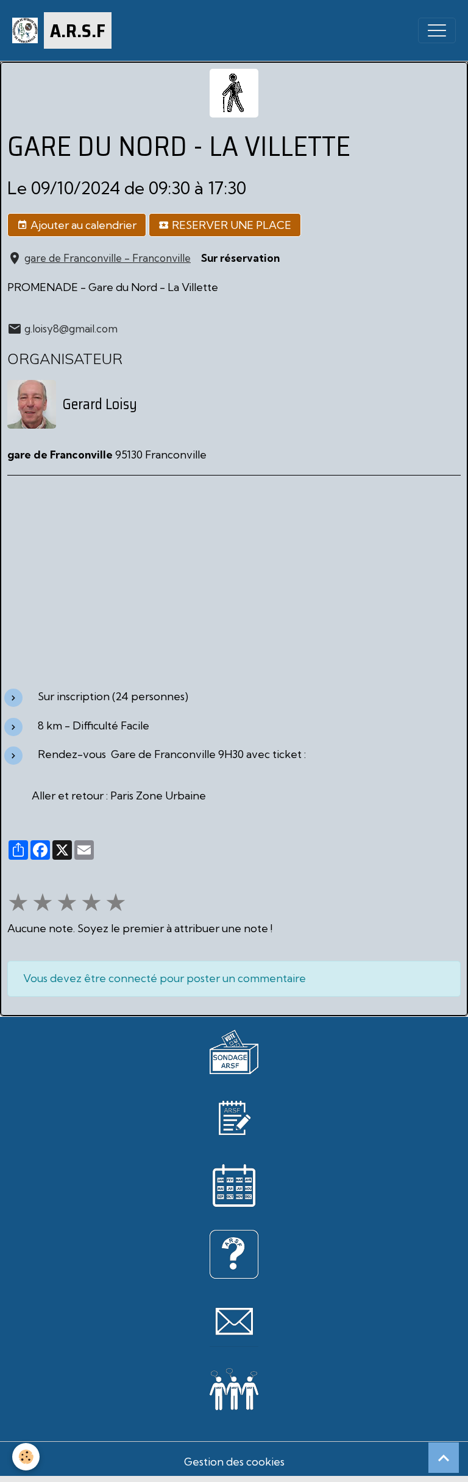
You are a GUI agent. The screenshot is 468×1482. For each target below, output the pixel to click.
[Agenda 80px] (234, 1184)
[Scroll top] (443, 1457)
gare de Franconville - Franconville (107, 257)
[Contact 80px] (234, 1321)
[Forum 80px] (234, 1386)
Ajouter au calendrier (82, 225)
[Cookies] (26, 1456)
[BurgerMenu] (437, 30)
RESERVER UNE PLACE (230, 225)
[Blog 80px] (234, 1116)
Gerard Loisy (99, 404)
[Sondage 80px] (234, 1050)
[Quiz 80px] (234, 1252)
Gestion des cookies (234, 1461)
